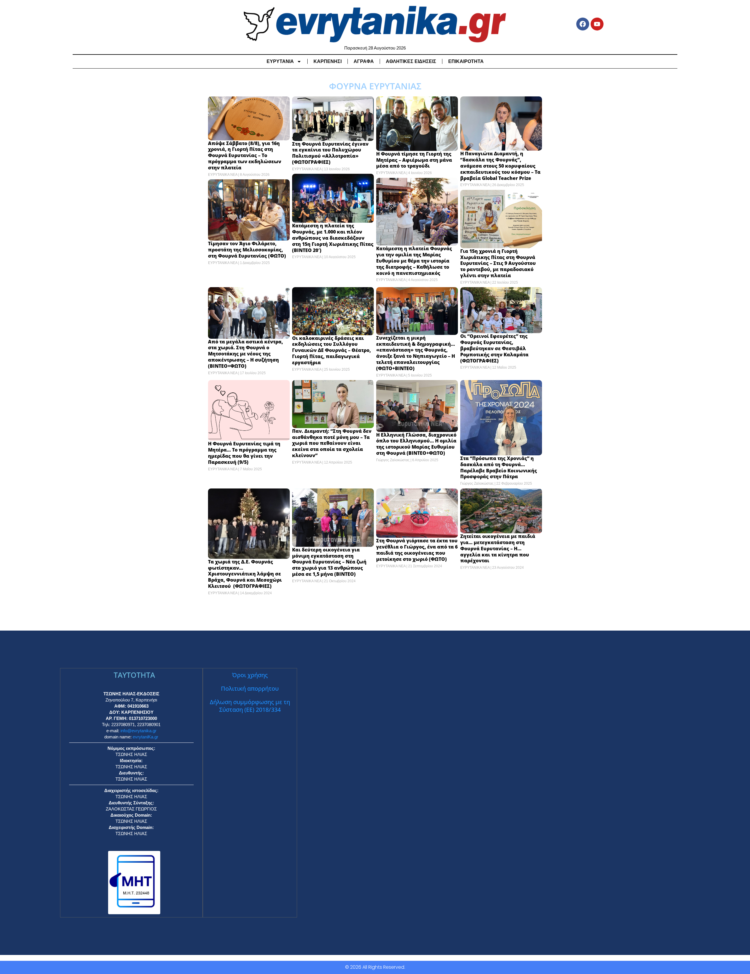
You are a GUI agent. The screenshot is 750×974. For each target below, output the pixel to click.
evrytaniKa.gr (145, 736)
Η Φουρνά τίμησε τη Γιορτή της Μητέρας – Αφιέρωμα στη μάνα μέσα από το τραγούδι (414, 160)
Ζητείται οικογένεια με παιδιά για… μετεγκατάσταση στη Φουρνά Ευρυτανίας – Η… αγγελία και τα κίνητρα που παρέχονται (497, 548)
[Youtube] (597, 24)
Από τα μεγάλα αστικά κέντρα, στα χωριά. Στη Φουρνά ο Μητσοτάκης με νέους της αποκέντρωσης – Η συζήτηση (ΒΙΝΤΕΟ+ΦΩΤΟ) (245, 353)
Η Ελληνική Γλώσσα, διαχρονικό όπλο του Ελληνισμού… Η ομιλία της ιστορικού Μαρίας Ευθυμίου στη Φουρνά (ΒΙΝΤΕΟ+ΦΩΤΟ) (416, 444)
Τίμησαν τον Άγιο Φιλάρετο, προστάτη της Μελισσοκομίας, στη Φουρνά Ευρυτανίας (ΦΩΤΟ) (247, 249)
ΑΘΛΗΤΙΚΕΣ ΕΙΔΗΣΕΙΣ (411, 61)
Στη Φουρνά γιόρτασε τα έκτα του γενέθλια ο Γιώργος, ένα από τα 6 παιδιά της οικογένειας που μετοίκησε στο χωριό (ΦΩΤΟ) (417, 549)
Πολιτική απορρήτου (250, 688)
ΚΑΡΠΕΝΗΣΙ (327, 61)
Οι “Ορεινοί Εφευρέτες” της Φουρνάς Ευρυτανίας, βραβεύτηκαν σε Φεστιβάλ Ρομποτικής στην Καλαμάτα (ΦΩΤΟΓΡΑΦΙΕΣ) (494, 348)
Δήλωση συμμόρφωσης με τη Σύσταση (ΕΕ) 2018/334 (250, 706)
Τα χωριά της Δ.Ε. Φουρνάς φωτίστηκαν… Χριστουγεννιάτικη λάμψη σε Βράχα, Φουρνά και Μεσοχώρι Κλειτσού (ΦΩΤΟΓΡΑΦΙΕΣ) (245, 573)
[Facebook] (582, 24)
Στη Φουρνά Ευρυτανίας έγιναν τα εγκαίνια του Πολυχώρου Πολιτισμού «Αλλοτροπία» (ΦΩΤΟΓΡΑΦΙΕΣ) (330, 153)
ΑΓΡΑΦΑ (364, 61)
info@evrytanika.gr (138, 730)
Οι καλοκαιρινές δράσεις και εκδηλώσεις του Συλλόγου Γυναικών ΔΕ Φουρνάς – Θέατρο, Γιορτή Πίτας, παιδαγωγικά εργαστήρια (331, 350)
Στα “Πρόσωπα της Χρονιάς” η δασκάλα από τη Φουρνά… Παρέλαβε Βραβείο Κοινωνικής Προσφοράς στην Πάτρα (498, 467)
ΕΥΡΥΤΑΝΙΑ (280, 61)
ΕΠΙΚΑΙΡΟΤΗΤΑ (466, 61)
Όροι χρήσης (250, 675)
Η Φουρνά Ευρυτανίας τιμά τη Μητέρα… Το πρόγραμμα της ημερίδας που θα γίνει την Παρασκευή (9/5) (244, 452)
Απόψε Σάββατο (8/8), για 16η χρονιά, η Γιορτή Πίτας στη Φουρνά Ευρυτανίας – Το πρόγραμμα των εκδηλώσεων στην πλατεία (244, 155)
